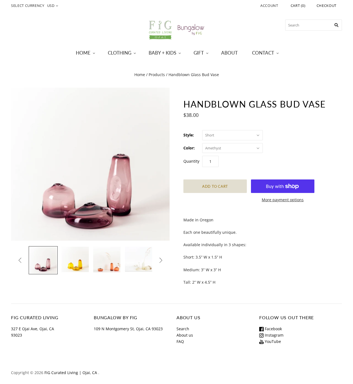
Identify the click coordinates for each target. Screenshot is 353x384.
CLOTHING (119, 53)
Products (157, 74)
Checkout (326, 5)
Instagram (274, 335)
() (298, 5)
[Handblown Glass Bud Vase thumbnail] (43, 260)
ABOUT (229, 53)
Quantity (191, 161)
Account (269, 5)
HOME (83, 53)
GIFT (199, 53)
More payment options (283, 199)
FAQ (180, 341)
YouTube (272, 341)
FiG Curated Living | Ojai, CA (70, 372)
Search (182, 328)
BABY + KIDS (162, 53)
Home (139, 74)
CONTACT (263, 53)
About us (184, 335)
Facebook (273, 328)
